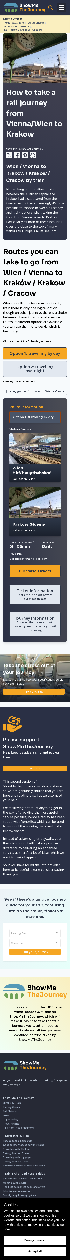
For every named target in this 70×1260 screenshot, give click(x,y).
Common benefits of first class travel (24, 1165)
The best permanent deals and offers (24, 1187)
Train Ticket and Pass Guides (24, 1173)
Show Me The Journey (18, 1098)
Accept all (35, 1251)
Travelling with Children (16, 1149)
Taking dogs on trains (15, 1161)
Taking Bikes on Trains (16, 1153)
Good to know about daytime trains (23, 1145)
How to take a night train (17, 1140)
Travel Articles (11, 1123)
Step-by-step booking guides (19, 1195)
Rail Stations (10, 1111)
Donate (35, 768)
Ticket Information (35, 594)
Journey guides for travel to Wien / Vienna (35, 391)
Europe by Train (12, 1102)
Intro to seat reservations (17, 1191)
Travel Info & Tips (16, 1136)
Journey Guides (11, 1107)
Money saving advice (14, 1182)
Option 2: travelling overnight (35, 368)
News (6, 1115)
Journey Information (35, 624)
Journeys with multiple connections (22, 1178)
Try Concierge (33, 691)
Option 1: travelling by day (35, 353)
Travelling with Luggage (17, 1157)
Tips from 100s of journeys (18, 1127)
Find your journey (35, 952)
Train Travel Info (13, 22)
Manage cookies (35, 1240)
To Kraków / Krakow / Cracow (23, 29)
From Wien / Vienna (16, 26)
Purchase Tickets (35, 571)
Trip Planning (10, 1119)
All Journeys (36, 22)
